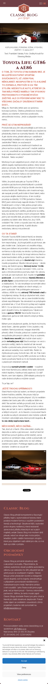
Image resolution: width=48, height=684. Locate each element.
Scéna (30, 47)
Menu (4, 3)
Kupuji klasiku (11, 47)
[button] (44, 640)
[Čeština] (40, 3)
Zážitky (17, 50)
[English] (44, 3)
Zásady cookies (23, 680)
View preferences (24, 674)
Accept (24, 661)
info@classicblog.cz (12, 608)
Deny (24, 668)
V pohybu (38, 47)
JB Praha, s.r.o (20, 629)
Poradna (23, 47)
